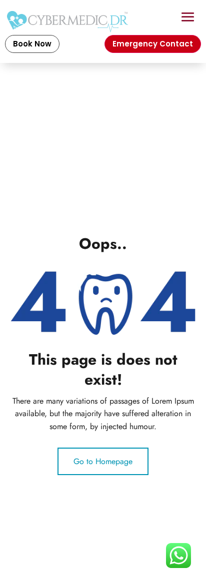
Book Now (32, 43)
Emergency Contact (152, 43)
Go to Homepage (103, 461)
